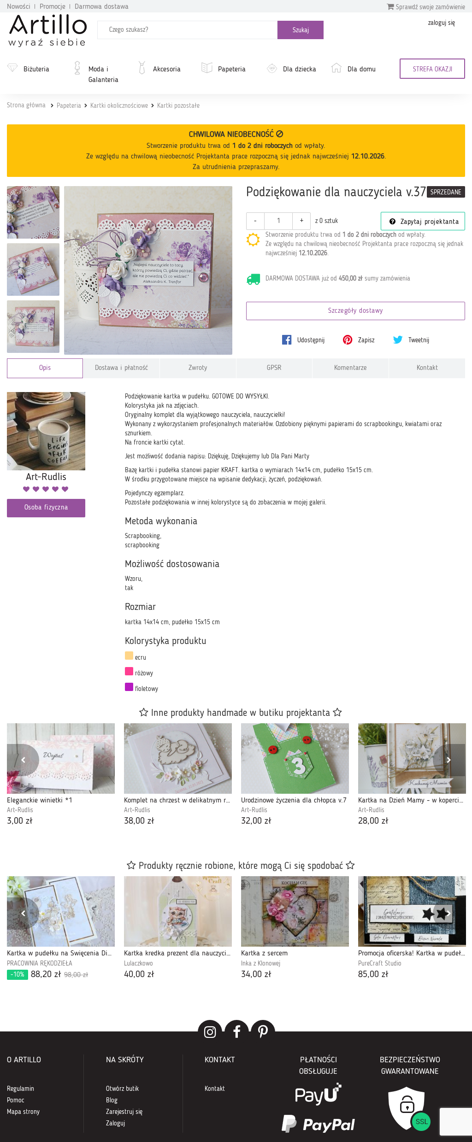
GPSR (274, 368)
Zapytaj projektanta (428, 222)
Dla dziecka (299, 69)
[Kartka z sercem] (295, 911)
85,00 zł (373, 974)
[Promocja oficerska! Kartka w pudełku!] (412, 911)
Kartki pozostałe (178, 106)
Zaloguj (115, 1123)
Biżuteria (36, 69)
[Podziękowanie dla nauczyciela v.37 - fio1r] (33, 269)
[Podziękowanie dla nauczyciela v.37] (148, 270)
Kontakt (427, 368)
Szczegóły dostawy (355, 311)
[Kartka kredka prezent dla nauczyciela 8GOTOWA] (178, 911)
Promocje (52, 7)
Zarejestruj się (124, 1112)
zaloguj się (441, 23)
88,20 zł (49, 974)
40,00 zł (139, 974)
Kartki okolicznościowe (119, 106)
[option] (61, 775)
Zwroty (198, 368)
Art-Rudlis (20, 810)
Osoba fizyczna (46, 507)
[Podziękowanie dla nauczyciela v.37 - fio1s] (33, 326)
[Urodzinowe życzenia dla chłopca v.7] (295, 758)
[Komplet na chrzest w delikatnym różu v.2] (178, 758)
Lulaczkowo (138, 963)
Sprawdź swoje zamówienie (429, 7)
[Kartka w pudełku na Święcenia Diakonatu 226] (61, 911)
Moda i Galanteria (103, 75)
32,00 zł (256, 821)
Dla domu (362, 69)
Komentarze (350, 368)
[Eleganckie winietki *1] (61, 758)
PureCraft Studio (379, 963)
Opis (45, 368)
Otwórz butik (122, 1089)
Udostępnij (309, 340)
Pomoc (15, 1100)
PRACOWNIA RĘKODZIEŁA (39, 963)
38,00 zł (139, 821)
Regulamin (20, 1089)
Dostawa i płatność (121, 368)
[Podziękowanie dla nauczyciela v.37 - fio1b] (33, 212)
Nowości (18, 7)
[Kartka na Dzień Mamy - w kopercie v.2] (412, 758)
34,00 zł (256, 974)
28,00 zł (373, 821)
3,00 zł (20, 821)
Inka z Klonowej (260, 963)
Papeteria (232, 69)
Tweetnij (418, 340)
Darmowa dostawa (102, 7)
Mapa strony (23, 1112)
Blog (112, 1100)
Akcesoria (167, 69)
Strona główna (26, 105)
